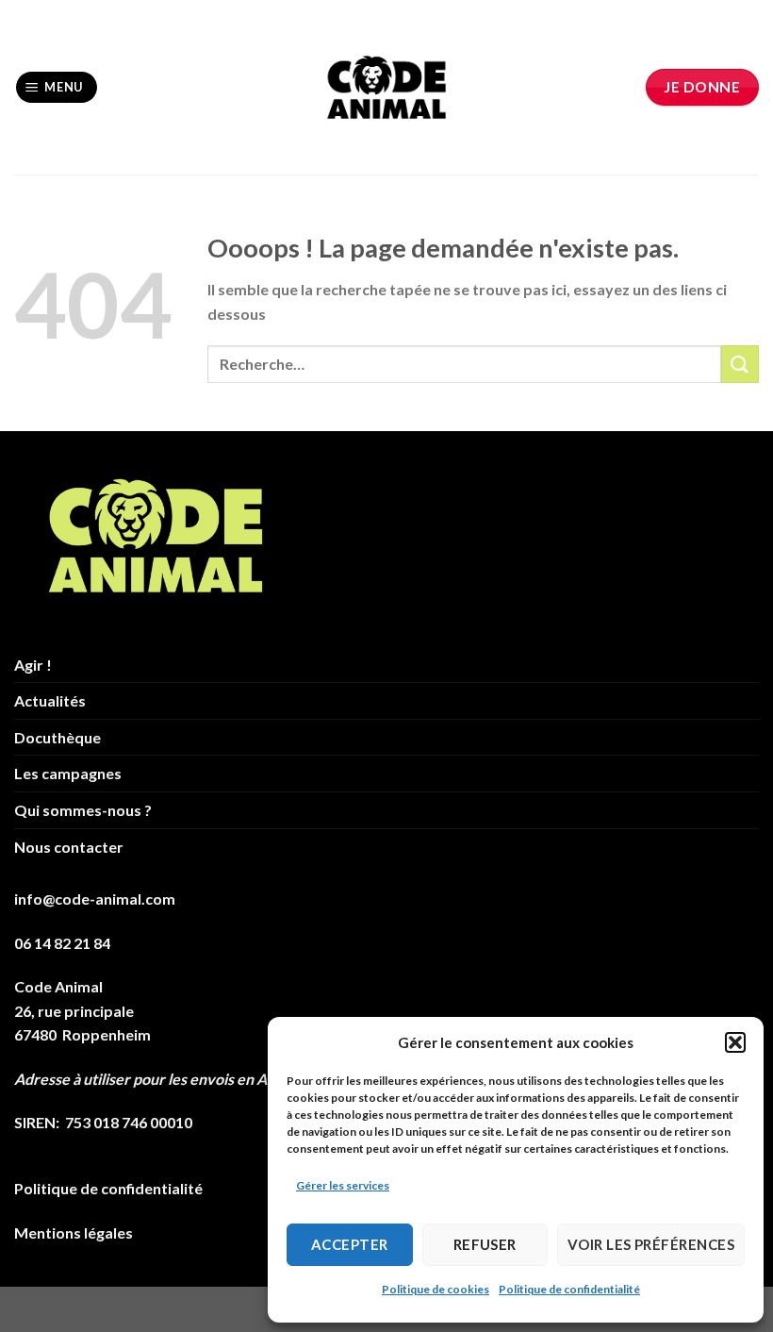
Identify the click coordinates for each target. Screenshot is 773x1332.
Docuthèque (57, 737)
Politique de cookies (435, 1289)
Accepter (349, 1244)
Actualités (50, 700)
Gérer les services (342, 1185)
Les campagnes (68, 773)
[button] (735, 1042)
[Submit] (740, 363)
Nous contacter (68, 847)
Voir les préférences (650, 1244)
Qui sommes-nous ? (83, 810)
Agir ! (33, 665)
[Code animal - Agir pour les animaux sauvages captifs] (387, 88)
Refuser (485, 1244)
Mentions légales (73, 1232)
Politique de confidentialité (569, 1289)
